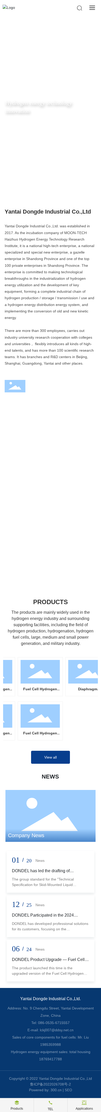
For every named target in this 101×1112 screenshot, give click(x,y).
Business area (34, 417)
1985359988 (50, 1044)
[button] (45, 185)
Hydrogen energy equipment (43, 542)
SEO (68, 1090)
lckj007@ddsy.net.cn (57, 1030)
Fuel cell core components (41, 490)
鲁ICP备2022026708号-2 (50, 1084)
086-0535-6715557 (54, 1023)
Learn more (20, 513)
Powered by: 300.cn (45, 1090)
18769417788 (50, 1059)
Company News (26, 835)
